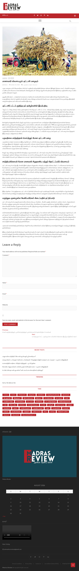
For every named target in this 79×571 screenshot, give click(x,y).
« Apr (3, 516)
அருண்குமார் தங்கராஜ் (53, 395)
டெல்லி (43, 405)
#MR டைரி (5, 15)
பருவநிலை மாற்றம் (27, 84)
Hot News (11, 78)
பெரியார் (6, 411)
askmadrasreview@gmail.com (12, 549)
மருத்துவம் (26, 411)
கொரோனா (39, 401)
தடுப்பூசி (51, 405)
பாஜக (47, 408)
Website (5, 305)
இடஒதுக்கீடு (7, 398)
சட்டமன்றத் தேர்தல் (51, 401)
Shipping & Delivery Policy (68, 563)
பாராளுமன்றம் (56, 408)
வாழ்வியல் (4, 78)
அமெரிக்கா (41, 395)
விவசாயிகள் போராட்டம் (29, 415)
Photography (22, 395)
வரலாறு (52, 411)
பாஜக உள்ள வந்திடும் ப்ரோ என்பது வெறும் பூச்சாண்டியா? (19, 356)
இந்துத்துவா (17, 398)
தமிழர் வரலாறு (60, 405)
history (13, 395)
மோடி (45, 411)
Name (4, 283)
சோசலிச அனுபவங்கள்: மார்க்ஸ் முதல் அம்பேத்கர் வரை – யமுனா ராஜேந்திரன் (25, 367)
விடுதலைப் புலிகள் (63, 411)
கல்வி (66, 398)
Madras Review (7, 567)
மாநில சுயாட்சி (36, 411)
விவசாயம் (35, 84)
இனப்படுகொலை (28, 398)
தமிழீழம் (70, 405)
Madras (5, 84)
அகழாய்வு (31, 395)
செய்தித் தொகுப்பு (33, 405)
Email (4, 294)
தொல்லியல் (7, 408)
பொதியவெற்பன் (16, 411)
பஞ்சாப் (15, 408)
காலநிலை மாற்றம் (8, 401)
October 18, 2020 (15, 84)
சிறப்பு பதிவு (13, 405)
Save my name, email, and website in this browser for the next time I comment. (26, 320)
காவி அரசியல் (20, 401)
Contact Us (38, 563)
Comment (5, 255)
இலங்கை (38, 398)
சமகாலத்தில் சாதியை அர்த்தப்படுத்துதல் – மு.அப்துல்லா (18, 363)
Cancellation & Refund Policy (52, 563)
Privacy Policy (28, 563)
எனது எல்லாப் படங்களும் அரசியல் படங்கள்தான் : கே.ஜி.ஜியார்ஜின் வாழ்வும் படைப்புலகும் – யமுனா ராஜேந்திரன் (35, 360)
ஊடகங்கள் (59, 398)
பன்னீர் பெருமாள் (25, 408)
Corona (6, 395)
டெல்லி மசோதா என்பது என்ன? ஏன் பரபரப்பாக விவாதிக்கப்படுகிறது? (22, 370)
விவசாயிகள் (16, 415)
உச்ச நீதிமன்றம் (48, 398)
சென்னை (22, 405)
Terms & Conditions (17, 563)
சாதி (5, 405)
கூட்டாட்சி (29, 401)
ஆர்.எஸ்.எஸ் (66, 395)
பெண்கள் (65, 408)
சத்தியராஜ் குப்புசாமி (64, 401)
